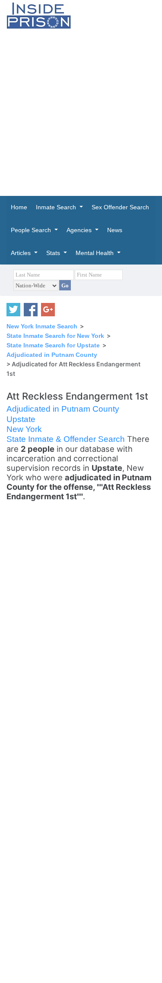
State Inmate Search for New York (55, 335)
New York (24, 429)
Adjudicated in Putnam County (51, 354)
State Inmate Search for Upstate (53, 345)
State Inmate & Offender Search (66, 439)
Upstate (20, 419)
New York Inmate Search (41, 326)
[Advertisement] (81, 112)
